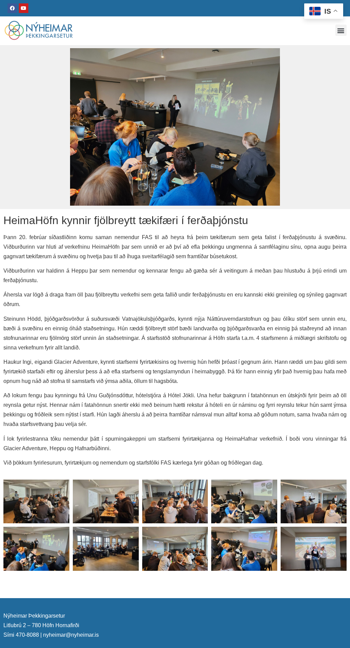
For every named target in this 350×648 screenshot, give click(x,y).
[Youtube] (23, 8)
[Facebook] (12, 8)
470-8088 (27, 635)
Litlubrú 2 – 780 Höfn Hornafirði (41, 625)
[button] (341, 30)
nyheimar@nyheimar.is (71, 635)
